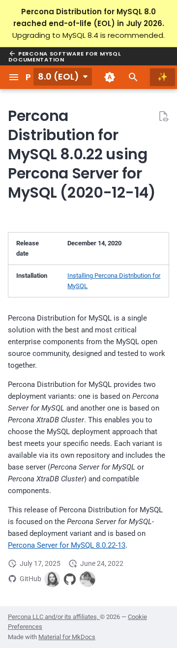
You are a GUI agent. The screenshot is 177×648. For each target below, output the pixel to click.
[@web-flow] (70, 579)
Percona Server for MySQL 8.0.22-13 (66, 545)
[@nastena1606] (87, 579)
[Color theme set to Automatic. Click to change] (109, 77)
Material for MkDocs (66, 637)
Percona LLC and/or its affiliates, (54, 616)
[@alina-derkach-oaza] (52, 579)
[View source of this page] (163, 116)
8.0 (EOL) (58, 76)
